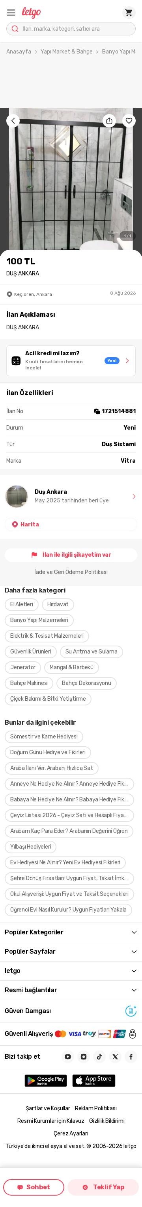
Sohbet (38, 1187)
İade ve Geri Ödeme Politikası (71, 572)
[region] (71, 182)
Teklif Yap (108, 1187)
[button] (11, 12)
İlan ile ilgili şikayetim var (77, 555)
